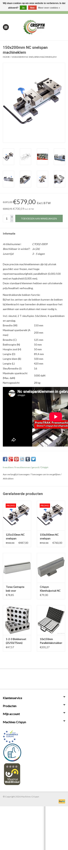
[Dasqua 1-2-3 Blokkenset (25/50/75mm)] (17, 620)
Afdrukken (8, 478)
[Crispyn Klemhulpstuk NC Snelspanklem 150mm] (51, 568)
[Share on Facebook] (5, 459)
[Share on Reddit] (22, 459)
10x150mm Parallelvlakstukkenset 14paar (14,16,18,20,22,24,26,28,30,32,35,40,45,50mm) (51, 641)
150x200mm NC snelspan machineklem (33, 56)
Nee (32, 7)
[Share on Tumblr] (28, 459)
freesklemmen (22, 467)
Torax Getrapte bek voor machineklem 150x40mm (15, 589)
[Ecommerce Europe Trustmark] (34, 737)
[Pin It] (16, 459)
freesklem (8, 467)
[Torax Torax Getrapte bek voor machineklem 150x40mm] (17, 568)
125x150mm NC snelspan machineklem (15, 536)
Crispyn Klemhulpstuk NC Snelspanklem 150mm (50, 589)
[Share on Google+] (10, 459)
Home (6, 56)
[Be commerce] (34, 752)
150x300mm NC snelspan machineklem (49, 536)
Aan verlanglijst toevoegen (16, 474)
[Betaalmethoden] (61, 801)
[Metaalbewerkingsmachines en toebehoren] (40, 26)
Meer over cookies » (49, 7)
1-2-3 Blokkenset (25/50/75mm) (16, 640)
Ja (23, 7)
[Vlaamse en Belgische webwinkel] (34, 774)
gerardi (35, 467)
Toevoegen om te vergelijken (46, 474)
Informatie (9, 233)
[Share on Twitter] (33, 459)
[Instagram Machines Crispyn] (41, 680)
